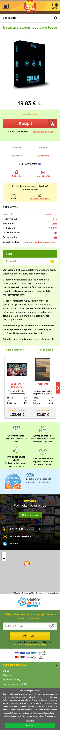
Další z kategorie (15, 349)
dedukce (27, 242)
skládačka (38, 242)
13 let (54, 223)
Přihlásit (30, 636)
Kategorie (9, 18)
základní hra (50, 214)
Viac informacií (51, 716)
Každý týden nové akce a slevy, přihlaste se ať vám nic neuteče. (30, 616)
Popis (9, 253)
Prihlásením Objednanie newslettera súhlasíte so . (30, 643)
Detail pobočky (30, 515)
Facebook (8, 675)
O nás (6, 671)
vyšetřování (51, 242)
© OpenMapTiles (28, 593)
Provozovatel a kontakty (15, 684)
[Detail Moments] (43, 369)
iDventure (43, 155)
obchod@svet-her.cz (39, 198)
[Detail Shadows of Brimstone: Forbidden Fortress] (17, 369)
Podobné (29, 261)
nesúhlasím (30, 721)
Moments (43, 383)
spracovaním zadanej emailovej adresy (30, 645)
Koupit (25, 123)
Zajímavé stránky (11, 679)
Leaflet (17, 593)
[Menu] (6, 6)
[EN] (55, 232)
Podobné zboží (45, 349)
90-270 (53, 228)
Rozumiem (30, 725)
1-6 (55, 218)
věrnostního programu (43, 131)
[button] (27, 563)
